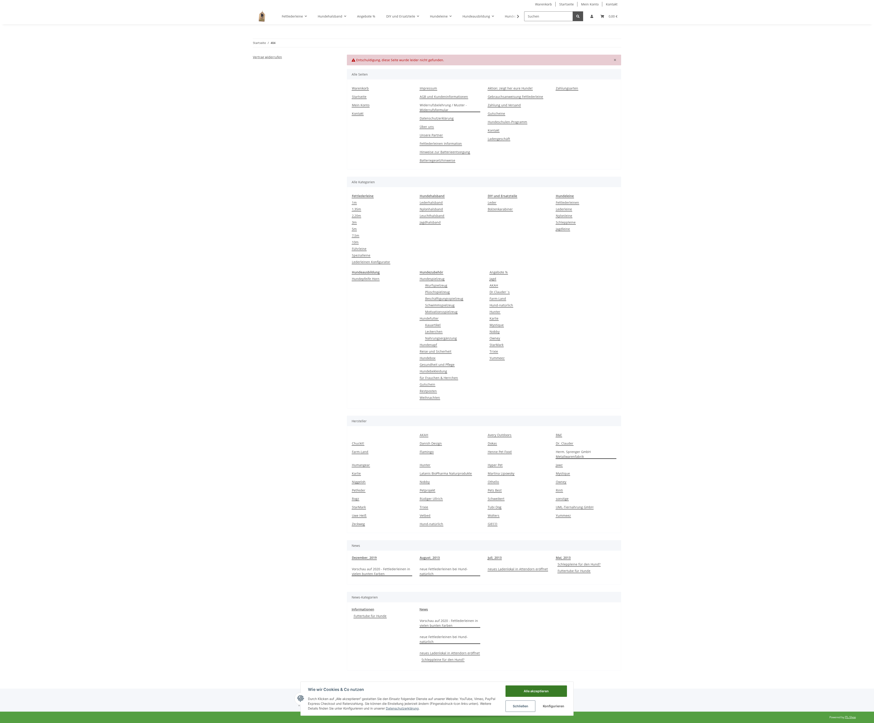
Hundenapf (428, 345)
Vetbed (425, 515)
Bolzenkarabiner (500, 209)
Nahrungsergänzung (441, 338)
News (423, 609)
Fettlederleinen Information (441, 143)
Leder (492, 202)
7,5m (355, 235)
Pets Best (495, 490)
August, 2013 (430, 557)
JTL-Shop (850, 717)
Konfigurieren (553, 706)
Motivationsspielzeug (441, 312)
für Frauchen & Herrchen (439, 378)
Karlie (494, 318)
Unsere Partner (431, 135)
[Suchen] (578, 16)
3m (354, 222)
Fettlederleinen (567, 202)
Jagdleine (563, 229)
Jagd (493, 279)
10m (355, 242)
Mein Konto (590, 4)
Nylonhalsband (431, 209)
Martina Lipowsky (501, 473)
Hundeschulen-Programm (507, 122)
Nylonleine (564, 216)
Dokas (492, 443)
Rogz (355, 498)
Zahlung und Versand (504, 105)
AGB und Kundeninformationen (444, 96)
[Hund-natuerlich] (261, 16)
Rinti (559, 490)
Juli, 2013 (495, 557)
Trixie (494, 351)
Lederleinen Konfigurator (371, 262)
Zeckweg (358, 524)
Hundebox (427, 358)
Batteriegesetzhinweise (437, 160)
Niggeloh (359, 482)
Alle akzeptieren (536, 691)
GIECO (492, 524)
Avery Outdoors (499, 435)
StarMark (496, 345)
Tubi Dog (494, 507)
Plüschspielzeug (437, 292)
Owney (495, 338)
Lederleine (564, 209)
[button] (592, 16)
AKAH (494, 285)
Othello (493, 482)
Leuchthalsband (432, 216)
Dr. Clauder (564, 443)
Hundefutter (429, 318)
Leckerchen (433, 331)
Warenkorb (543, 4)
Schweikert (496, 498)
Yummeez (497, 358)
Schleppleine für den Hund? (579, 564)
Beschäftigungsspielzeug (444, 298)
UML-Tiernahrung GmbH (574, 507)
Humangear (361, 465)
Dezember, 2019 (364, 557)
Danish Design (431, 443)
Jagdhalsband (430, 222)
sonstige (562, 498)
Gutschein (427, 384)
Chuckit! (358, 443)
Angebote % (499, 272)
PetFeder (358, 490)
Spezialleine (361, 255)
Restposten (428, 391)
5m (354, 229)
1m (354, 202)
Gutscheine (496, 113)
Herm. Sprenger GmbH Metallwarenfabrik (573, 454)
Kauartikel (433, 325)
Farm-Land (498, 298)
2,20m (356, 216)
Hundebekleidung (433, 371)
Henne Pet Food (500, 452)
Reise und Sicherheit (435, 351)
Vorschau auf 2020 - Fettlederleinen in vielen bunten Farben (381, 571)
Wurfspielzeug (436, 285)
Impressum (428, 88)
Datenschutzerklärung (437, 118)
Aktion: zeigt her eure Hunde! (510, 88)
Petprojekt (427, 490)
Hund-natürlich (501, 305)
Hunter (495, 312)
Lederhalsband (431, 202)
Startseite (566, 4)
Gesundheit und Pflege (437, 364)
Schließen (520, 706)
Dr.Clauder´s (500, 292)
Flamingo (427, 452)
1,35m (356, 209)
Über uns (427, 127)
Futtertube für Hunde (574, 571)
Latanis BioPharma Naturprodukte (446, 473)
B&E (559, 435)
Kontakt (611, 4)
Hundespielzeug (432, 279)
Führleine (359, 249)
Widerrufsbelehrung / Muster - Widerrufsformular (443, 107)
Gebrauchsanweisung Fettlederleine (515, 96)
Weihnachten (430, 397)
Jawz (559, 465)
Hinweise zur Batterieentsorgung (445, 152)
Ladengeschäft (499, 139)
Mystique (497, 325)
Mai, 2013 (563, 557)
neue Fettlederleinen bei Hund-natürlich (444, 571)
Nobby (495, 331)
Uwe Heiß (359, 515)
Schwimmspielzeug (440, 305)
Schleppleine (566, 222)
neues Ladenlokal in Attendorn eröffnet (518, 569)
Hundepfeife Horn (365, 279)
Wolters (493, 515)
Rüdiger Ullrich (431, 498)
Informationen (363, 609)
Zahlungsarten (567, 88)
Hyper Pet (495, 465)
